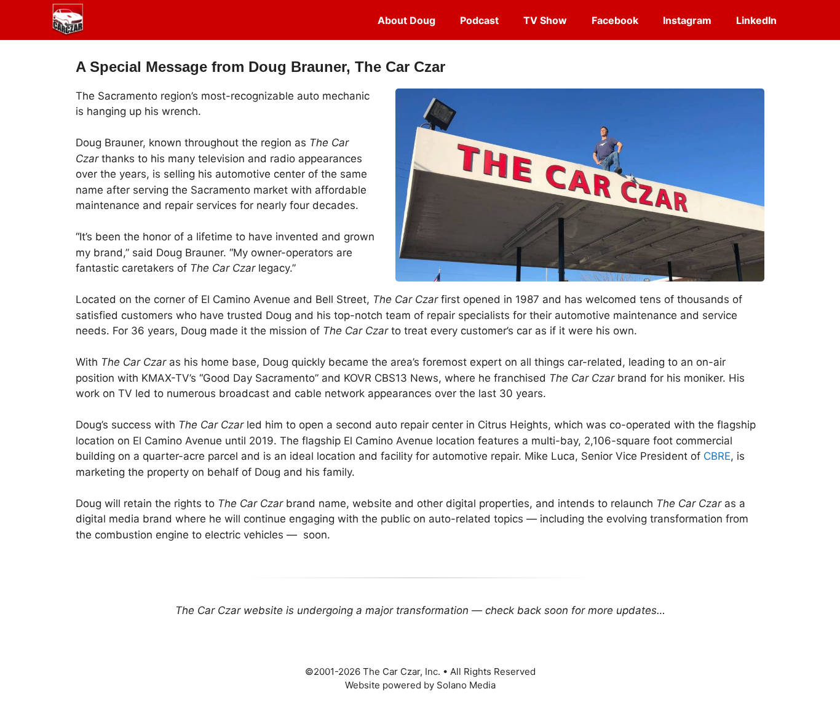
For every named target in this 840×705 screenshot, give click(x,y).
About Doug (406, 20)
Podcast (479, 20)
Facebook (615, 20)
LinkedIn (756, 20)
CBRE (717, 456)
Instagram (687, 20)
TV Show (545, 20)
